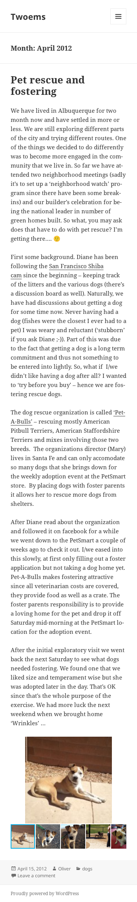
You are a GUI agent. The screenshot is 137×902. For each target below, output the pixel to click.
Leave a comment (36, 875)
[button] (119, 743)
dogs (87, 868)
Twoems (28, 16)
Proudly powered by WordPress (45, 893)
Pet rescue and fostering (48, 85)
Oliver (64, 868)
